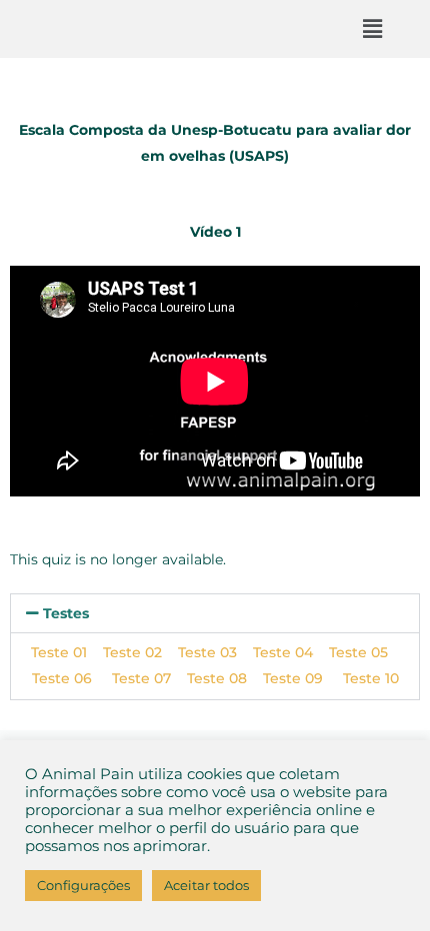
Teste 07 (141, 678)
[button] (373, 29)
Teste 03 (207, 652)
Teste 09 (303, 678)
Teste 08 (217, 678)
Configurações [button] (83, 885)
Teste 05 (358, 652)
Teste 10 (371, 678)
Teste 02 (132, 652)
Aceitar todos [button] (206, 885)
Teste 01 (59, 652)
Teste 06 (72, 678)
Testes (66, 613)
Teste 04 (283, 652)
